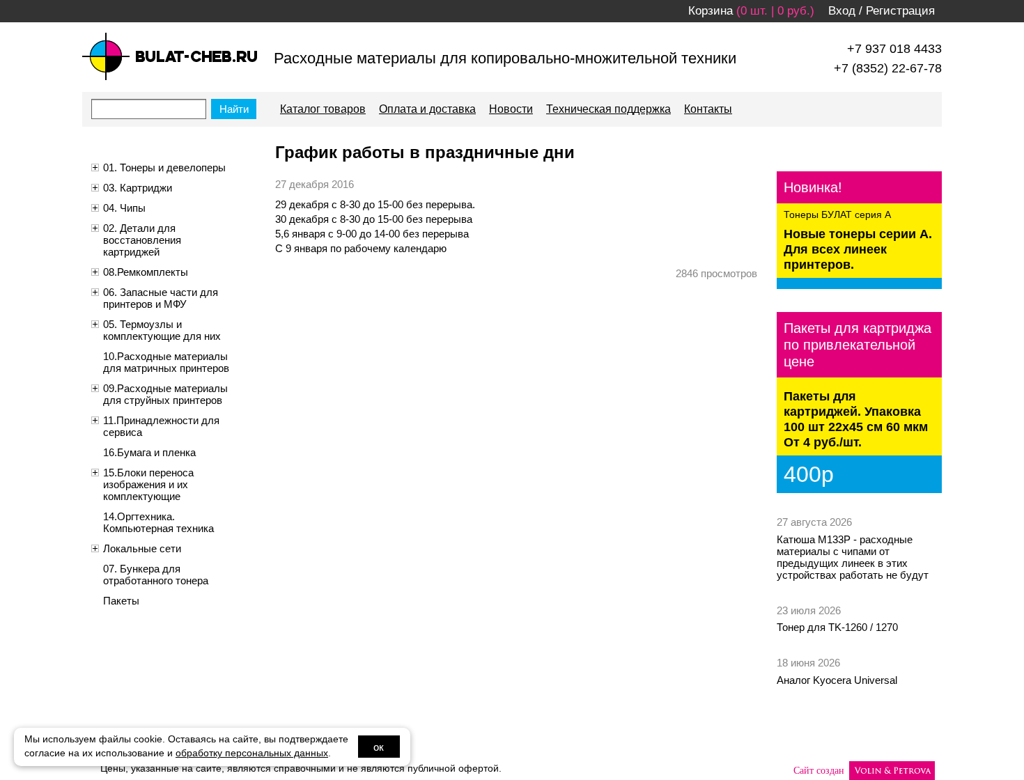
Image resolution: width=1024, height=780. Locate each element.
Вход (841, 10)
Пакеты (121, 601)
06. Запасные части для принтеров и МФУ (160, 298)
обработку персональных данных (252, 753)
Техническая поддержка (608, 109)
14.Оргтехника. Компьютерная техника (158, 522)
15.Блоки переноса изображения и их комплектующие (148, 484)
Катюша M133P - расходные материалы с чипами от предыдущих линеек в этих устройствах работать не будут (853, 557)
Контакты (708, 109)
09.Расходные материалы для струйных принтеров (165, 394)
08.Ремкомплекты (145, 272)
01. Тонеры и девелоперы (164, 167)
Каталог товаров (323, 109)
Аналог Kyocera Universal (837, 680)
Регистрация (900, 10)
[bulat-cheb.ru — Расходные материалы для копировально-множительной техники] (170, 56)
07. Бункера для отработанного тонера (155, 574)
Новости (511, 109)
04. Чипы (124, 208)
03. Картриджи (137, 188)
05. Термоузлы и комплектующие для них (162, 330)
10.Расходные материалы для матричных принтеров (166, 362)
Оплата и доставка (427, 109)
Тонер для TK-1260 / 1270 (837, 627)
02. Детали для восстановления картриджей (142, 240)
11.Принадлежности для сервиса (161, 426)
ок (378, 747)
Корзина (710, 10)
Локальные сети (142, 548)
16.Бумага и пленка (149, 452)
